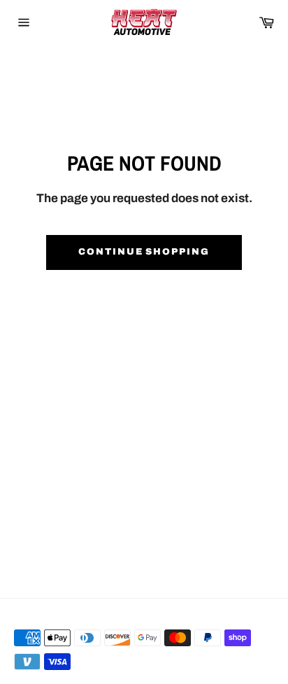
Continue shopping (144, 252)
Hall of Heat (74, 614)
